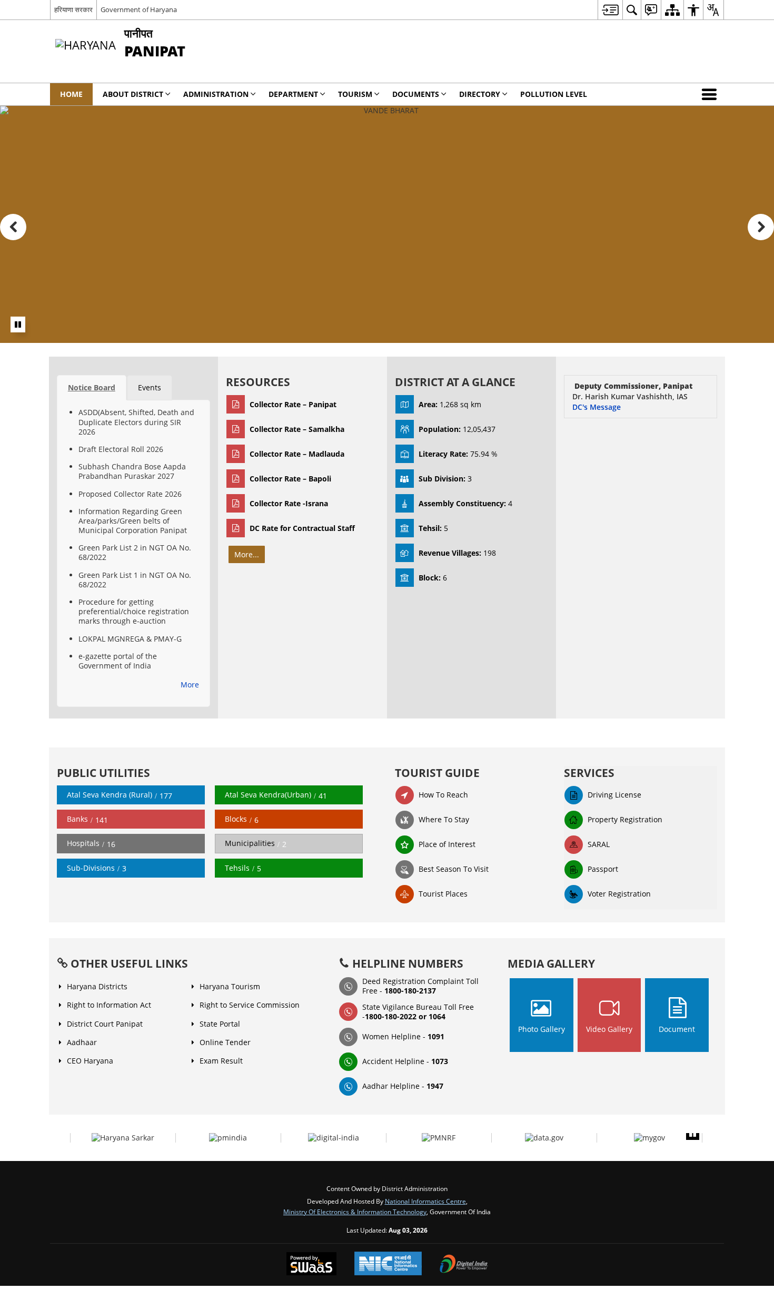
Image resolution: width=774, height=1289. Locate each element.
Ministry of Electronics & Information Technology (354, 1211)
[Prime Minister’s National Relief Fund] (438, 1138)
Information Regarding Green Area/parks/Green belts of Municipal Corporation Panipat (132, 520)
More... (246, 554)
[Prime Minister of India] (228, 1138)
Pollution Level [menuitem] (553, 94)
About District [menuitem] (133, 94)
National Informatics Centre (425, 1201)
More (190, 685)
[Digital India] (333, 1138)
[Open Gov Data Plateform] (544, 1138)
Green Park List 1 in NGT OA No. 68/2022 (134, 579)
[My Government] (649, 1138)
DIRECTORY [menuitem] (479, 94)
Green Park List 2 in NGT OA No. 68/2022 (134, 552)
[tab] (91, 387)
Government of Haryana (139, 9)
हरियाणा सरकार (73, 9)
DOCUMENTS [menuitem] (415, 94)
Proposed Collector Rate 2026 (130, 494)
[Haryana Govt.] (123, 1138)
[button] (711, 94)
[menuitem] (610, 9)
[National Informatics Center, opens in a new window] (388, 1264)
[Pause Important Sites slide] (692, 1133)
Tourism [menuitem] (355, 94)
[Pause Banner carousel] (18, 324)
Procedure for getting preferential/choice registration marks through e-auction (133, 611)
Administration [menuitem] (216, 94)
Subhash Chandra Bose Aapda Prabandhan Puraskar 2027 (132, 471)
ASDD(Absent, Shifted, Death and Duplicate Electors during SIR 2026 (136, 421)
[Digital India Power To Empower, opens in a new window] (464, 1264)
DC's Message (596, 407)
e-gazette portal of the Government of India (117, 661)
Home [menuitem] (71, 94)
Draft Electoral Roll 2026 (120, 449)
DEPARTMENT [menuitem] (293, 94)
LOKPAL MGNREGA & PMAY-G (130, 639)
